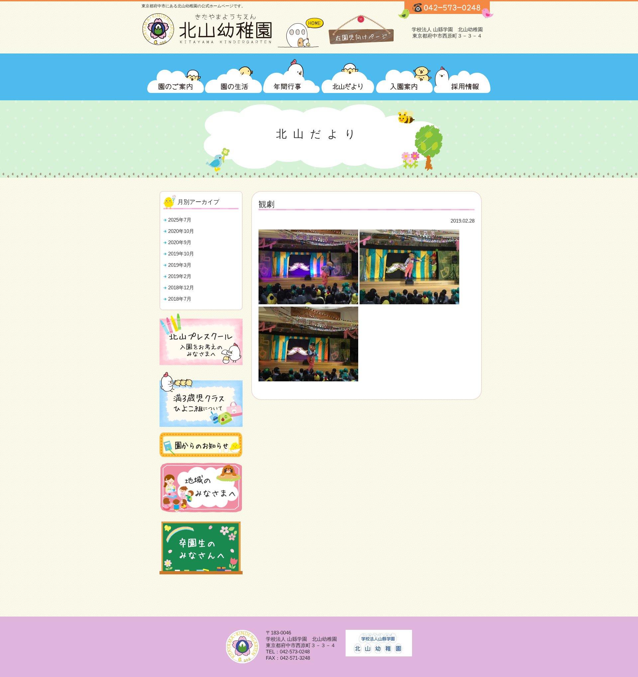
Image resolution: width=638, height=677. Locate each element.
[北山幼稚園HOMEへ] (302, 32)
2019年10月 (181, 253)
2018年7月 (179, 299)
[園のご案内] (176, 74)
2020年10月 (181, 231)
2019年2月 (179, 276)
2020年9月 (179, 242)
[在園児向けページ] (361, 32)
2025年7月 (179, 220)
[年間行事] (291, 74)
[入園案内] (404, 74)
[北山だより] (347, 74)
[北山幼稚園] (210, 45)
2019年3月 (179, 265)
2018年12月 (181, 287)
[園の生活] (234, 74)
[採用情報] (462, 74)
